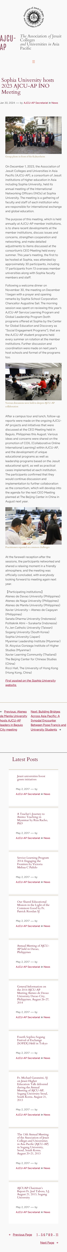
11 (57, 1234)
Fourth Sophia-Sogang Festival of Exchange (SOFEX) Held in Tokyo (32, 1040)
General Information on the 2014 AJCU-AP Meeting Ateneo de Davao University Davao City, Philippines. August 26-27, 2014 (33, 994)
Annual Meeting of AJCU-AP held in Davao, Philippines (33, 949)
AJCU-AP (8, 42)
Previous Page (20, 1234)
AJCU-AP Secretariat (36, 102)
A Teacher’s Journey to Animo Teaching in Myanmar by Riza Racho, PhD (32, 819)
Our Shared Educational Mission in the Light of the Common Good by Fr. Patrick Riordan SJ (33, 906)
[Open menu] (33, 62)
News (54, 102)
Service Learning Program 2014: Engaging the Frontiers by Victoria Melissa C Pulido (33, 862)
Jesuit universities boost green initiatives (31, 778)
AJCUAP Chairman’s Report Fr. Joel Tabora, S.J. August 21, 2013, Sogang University (33, 1193)
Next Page (49, 1242)
